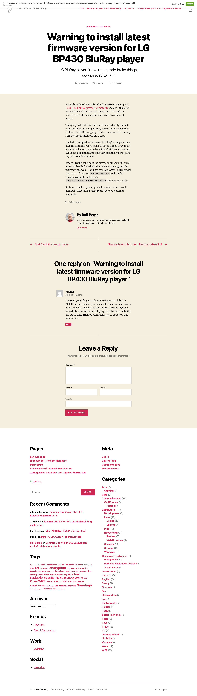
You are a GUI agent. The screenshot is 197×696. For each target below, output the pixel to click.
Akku (31, 565)
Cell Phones (111, 502)
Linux (107, 517)
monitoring (62, 574)
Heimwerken (74, 571)
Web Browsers (114, 540)
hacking (50, 571)
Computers (108, 509)
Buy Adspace (37, 456)
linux (90, 571)
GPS (44, 571)
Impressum (128, 8)
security (60, 581)
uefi (35, 589)
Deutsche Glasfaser (74, 565)
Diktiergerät (88, 565)
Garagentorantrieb (79, 568)
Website (68, 399)
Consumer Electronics (98, 27)
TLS (31, 589)
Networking (111, 532)
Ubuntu (110, 524)
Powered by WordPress (98, 689)
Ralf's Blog (43, 689)
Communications (111, 498)
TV (103, 630)
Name (68, 388)
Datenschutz (109, 571)
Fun (104, 591)
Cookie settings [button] (178, 4)
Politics (106, 606)
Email (102, 388)
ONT (85, 578)
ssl (56, 585)
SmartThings (49, 586)
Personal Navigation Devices (120, 563)
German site (101, 108)
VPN (55, 589)
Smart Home (37, 585)
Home (81, 8)
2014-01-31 (101, 83)
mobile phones (36, 574)
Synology (84, 585)
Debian (61, 565)
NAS (70, 574)
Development (111, 513)
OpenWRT (37, 581)
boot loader (52, 565)
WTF (104, 650)
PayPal (49, 582)
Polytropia (39, 624)
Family (105, 583)
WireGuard (61, 589)
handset (59, 571)
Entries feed (109, 460)
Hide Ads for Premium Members (48, 460)
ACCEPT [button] (190, 4)
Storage (108, 548)
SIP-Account (78, 582)
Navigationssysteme (69, 577)
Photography (109, 603)
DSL (37, 568)
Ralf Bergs (85, 83)
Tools (105, 618)
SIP (70, 581)
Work (105, 646)
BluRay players (75, 202)
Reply (68, 324)
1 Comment (117, 83)
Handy (67, 571)
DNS (32, 568)
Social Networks (111, 614)
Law (104, 599)
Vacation (107, 642)
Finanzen (107, 587)
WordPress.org (110, 468)
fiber (68, 568)
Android (37, 565)
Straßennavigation (67, 586)
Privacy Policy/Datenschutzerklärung (104, 8)
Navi (77, 574)
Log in (105, 456)
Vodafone (47, 589)
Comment (70, 365)
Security (109, 544)
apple (43, 565)
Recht (105, 610)
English (106, 579)
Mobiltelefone (50, 574)
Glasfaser (35, 571)
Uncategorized (110, 634)
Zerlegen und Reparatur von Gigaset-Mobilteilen (159, 8)
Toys (105, 622)
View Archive (84, 228)
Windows (109, 552)
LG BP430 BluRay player (79, 108)
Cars (104, 494)
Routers (110, 536)
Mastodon (39, 667)
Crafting (109, 490)
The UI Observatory (44, 630)
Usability (107, 638)
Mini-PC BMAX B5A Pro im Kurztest (66, 531)
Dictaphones (111, 559)
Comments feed (111, 464)
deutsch (106, 575)
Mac (106, 528)
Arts (104, 487)
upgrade (39, 589)
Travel (105, 626)
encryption (57, 568)
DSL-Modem (44, 568)
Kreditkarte (82, 571)
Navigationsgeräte (42, 577)
